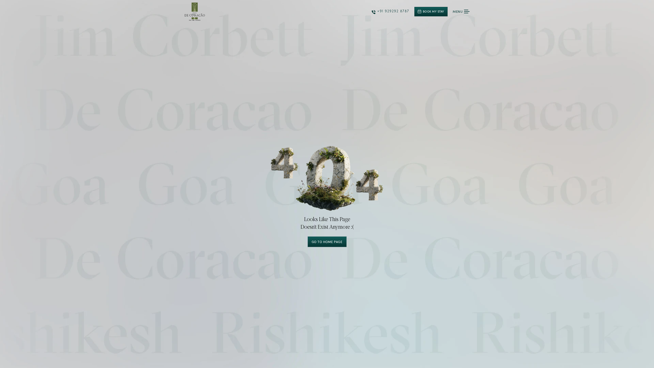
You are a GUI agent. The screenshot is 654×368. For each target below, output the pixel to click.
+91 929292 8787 (393, 11)
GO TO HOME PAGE (327, 242)
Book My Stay (433, 11)
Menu (458, 11)
